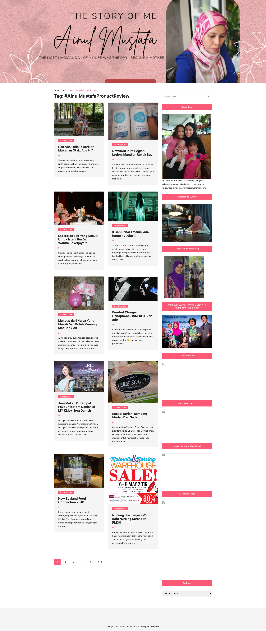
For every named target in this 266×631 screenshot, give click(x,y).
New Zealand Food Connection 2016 (72, 500)
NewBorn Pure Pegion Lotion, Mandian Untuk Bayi (132, 152)
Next (100, 561)
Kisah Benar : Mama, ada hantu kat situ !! (130, 233)
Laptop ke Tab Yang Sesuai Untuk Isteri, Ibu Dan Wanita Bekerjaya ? (78, 239)
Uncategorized (66, 140)
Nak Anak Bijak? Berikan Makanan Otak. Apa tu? (76, 148)
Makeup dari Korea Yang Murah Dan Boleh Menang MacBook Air (77, 324)
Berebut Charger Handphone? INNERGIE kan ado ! (132, 315)
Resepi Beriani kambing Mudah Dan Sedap (129, 415)
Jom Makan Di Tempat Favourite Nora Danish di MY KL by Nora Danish (76, 406)
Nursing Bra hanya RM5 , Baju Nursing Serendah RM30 (130, 518)
